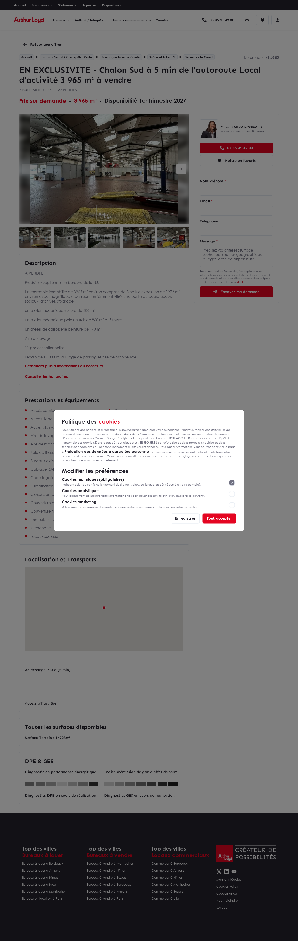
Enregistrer (185, 518)
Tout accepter (219, 518)
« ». (107, 451)
